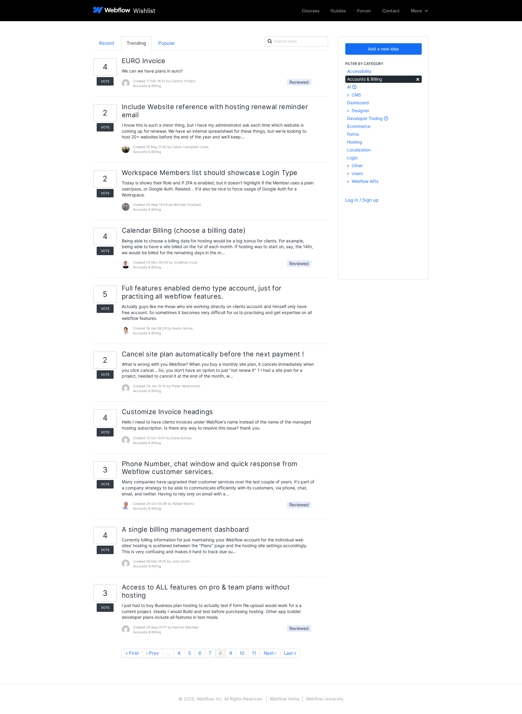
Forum (364, 10)
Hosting (354, 141)
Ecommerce (358, 126)
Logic (352, 157)
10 (242, 653)
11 (254, 653)
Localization (359, 149)
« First (132, 653)
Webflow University (325, 698)
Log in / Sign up (362, 200)
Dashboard (358, 102)
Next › (270, 653)
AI (349, 86)
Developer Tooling (365, 118)
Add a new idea (383, 48)
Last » (290, 653)
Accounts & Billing (383, 79)
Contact (391, 10)
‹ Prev (152, 653)
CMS (355, 94)
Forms (353, 134)
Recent (106, 43)
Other (356, 165)
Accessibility (359, 71)
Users (356, 173)
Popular (166, 43)
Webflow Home (284, 698)
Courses (310, 10)
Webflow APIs (364, 181)
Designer (359, 110)
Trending (136, 43)
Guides (338, 10)
